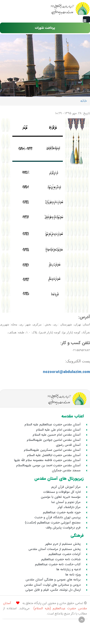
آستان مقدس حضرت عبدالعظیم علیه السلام (52, 424)
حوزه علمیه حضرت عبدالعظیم (62, 512)
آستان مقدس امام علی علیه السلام (58, 429)
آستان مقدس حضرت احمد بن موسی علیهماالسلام (48, 465)
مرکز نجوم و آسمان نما (66, 502)
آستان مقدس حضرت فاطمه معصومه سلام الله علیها (47, 460)
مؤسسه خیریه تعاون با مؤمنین (61, 496)
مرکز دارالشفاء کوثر (69, 507)
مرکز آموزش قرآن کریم (66, 486)
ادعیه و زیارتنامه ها (68, 569)
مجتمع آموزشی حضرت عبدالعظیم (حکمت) (53, 522)
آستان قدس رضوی (68, 444)
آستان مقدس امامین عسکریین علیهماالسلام (52, 450)
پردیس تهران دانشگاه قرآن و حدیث (57, 517)
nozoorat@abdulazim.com (66, 372)
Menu (86, 19)
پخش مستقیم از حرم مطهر (63, 543)
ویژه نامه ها (73, 574)
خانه (83, 101)
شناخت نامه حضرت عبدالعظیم (61, 559)
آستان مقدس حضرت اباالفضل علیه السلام (54, 455)
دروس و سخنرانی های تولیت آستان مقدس (52, 584)
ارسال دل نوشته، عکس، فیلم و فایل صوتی (53, 589)
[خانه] (70, 8)
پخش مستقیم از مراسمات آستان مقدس (54, 549)
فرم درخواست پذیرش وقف (63, 527)
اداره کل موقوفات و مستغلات (62, 491)
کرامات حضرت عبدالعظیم (65, 554)
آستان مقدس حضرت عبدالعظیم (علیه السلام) (45, 606)
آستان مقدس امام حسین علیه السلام (57, 434)
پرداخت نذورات (45, 27)
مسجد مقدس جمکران (66, 470)
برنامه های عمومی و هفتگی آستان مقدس (53, 579)
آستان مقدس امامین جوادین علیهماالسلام (54, 439)
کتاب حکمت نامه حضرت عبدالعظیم (58, 564)
